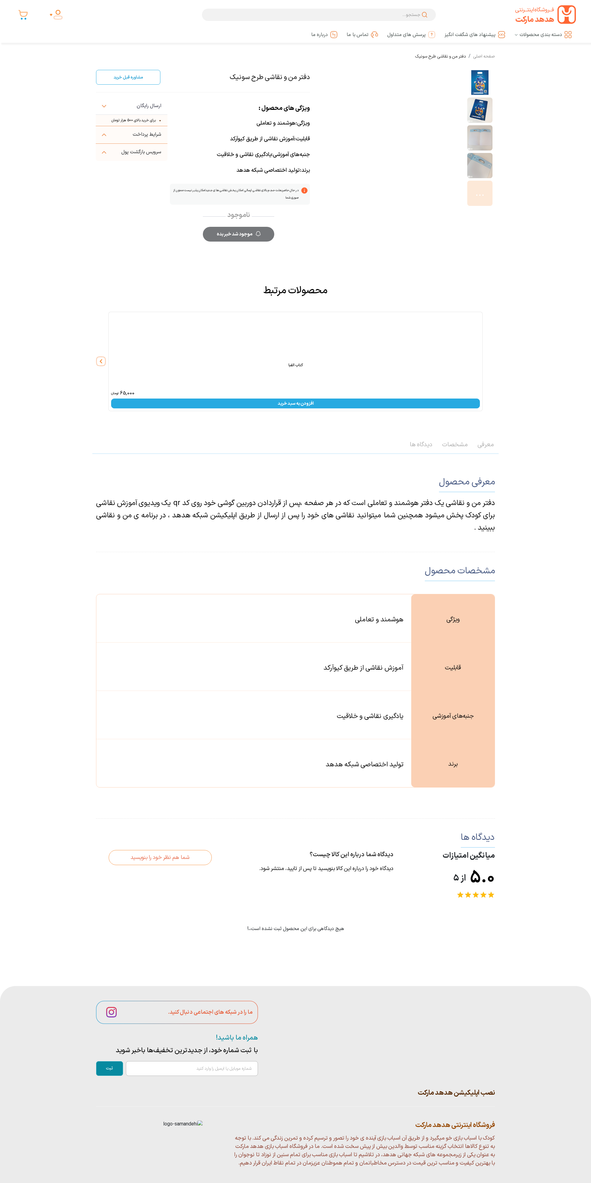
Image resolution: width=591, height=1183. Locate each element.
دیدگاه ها (421, 444)
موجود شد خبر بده (234, 234)
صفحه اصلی (484, 56)
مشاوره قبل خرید (128, 77)
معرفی (485, 444)
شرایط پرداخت (147, 134)
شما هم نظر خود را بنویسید (160, 857)
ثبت (109, 1068)
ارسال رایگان (149, 106)
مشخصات (455, 444)
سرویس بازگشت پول (141, 152)
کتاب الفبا (295, 365)
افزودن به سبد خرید (296, 403)
